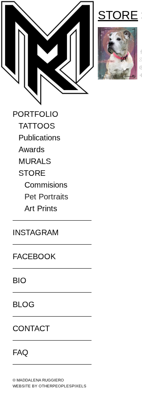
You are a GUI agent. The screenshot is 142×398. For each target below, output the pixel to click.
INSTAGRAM (36, 232)
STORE (32, 173)
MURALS (35, 161)
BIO (19, 280)
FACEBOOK (34, 256)
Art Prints (40, 208)
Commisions (45, 185)
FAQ (20, 352)
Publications (39, 137)
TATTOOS (37, 126)
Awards (32, 149)
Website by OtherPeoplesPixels (49, 386)
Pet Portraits (46, 196)
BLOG (24, 304)
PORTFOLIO (35, 114)
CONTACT (31, 328)
